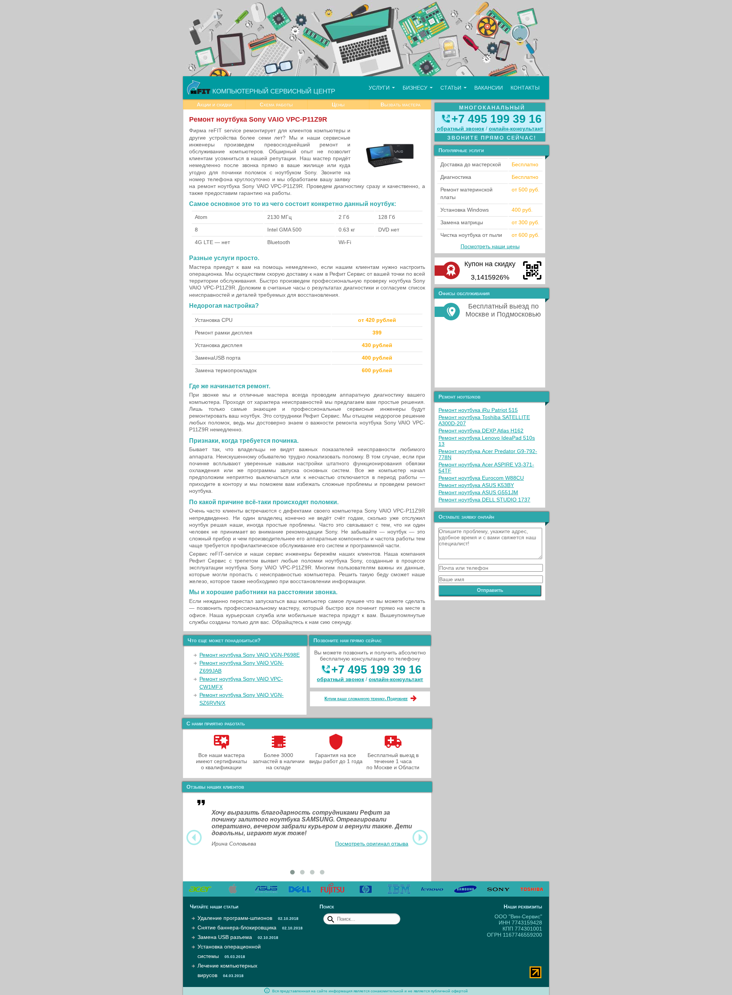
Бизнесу (416, 88)
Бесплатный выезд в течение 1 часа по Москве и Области (392, 761)
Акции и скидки (214, 104)
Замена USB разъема (224, 937)
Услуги (380, 88)
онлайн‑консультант (396, 679)
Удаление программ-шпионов (234, 918)
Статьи (451, 88)
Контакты (524, 88)
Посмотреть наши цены (490, 246)
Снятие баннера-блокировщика (236, 927)
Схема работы (276, 104)
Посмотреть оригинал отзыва (371, 844)
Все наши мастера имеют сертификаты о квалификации (221, 761)
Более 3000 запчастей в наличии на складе (279, 761)
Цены (338, 104)
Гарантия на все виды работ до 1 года (336, 758)
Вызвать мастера (400, 104)
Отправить (490, 590)
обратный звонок (340, 679)
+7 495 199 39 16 (376, 669)
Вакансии (488, 88)
